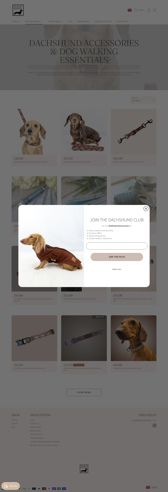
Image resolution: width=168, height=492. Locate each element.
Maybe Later (116, 269)
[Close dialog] (146, 208)
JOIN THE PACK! (117, 257)
